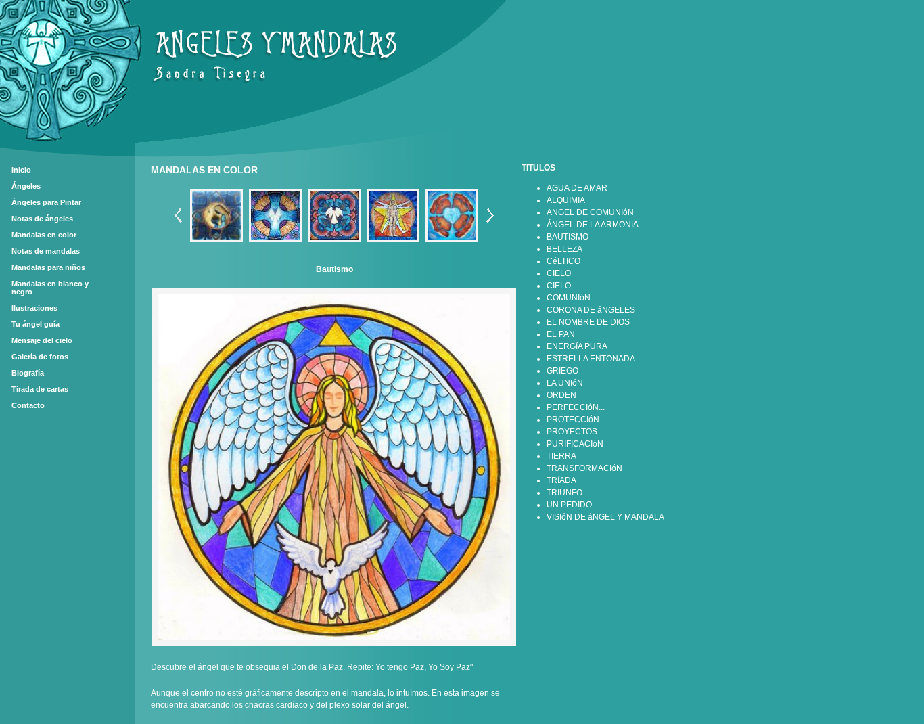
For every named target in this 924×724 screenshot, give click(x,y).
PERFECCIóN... (576, 407)
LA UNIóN (565, 383)
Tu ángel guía (35, 324)
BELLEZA (564, 249)
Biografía (27, 373)
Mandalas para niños (48, 267)
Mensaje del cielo (41, 340)
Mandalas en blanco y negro (50, 287)
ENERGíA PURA (577, 346)
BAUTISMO (567, 237)
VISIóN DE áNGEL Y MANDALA (605, 517)
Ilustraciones (34, 308)
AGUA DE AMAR (577, 188)
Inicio (21, 170)
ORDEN (561, 395)
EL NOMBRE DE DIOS (588, 322)
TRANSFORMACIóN (584, 468)
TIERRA (561, 456)
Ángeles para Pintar (46, 202)
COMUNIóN (569, 297)
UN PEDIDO (569, 505)
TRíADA (561, 480)
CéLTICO (563, 261)
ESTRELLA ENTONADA (591, 358)
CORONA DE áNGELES (591, 310)
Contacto (28, 405)
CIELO (559, 273)
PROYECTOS (572, 431)
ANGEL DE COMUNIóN (590, 212)
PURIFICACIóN (575, 444)
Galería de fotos (39, 357)
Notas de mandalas (45, 251)
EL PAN (561, 334)
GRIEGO (562, 371)
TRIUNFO (564, 492)
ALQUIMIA (566, 200)
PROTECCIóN (573, 419)
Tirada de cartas (39, 389)
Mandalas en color (43, 235)
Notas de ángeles (42, 218)
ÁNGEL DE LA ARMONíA (593, 224)
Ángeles (26, 186)
